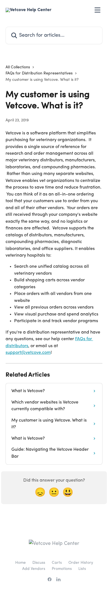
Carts (57, 563)
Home (20, 563)
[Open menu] (97, 10)
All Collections (18, 67)
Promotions (62, 569)
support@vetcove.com (28, 352)
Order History (80, 563)
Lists (82, 569)
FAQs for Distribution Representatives (39, 73)
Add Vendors (33, 569)
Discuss (38, 563)
